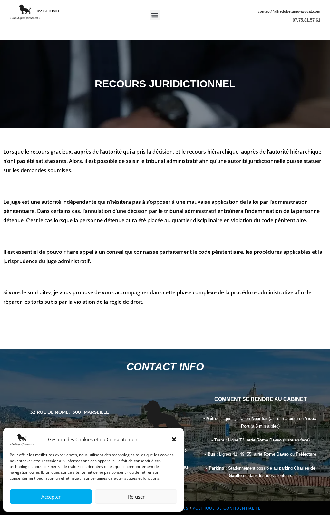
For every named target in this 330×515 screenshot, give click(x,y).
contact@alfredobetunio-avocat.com (289, 11)
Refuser (136, 496)
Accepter (51, 496)
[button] (174, 439)
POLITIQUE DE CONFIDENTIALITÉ (227, 508)
